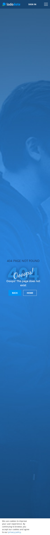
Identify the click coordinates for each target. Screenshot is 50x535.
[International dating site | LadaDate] (11, 4)
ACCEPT (40, 526)
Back (15, 292)
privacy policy (14, 532)
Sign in (32, 4)
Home (30, 292)
